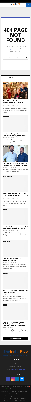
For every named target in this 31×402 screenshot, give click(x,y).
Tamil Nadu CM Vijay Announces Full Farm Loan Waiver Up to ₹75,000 (15, 228)
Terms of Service (7, 398)
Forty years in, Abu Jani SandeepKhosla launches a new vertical (13, 102)
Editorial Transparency (9, 396)
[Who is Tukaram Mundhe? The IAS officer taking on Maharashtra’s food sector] (15, 183)
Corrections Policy (20, 393)
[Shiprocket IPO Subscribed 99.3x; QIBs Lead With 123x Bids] (15, 280)
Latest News (8, 78)
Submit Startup (23, 400)
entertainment (7, 116)
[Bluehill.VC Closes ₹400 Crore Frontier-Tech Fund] (15, 248)
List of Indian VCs (15, 400)
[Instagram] (13, 379)
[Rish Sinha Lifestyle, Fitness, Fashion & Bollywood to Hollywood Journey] (15, 123)
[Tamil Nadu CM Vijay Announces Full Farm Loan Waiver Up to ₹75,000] (15, 216)
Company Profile (5, 391)
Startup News (6, 241)
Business (6, 83)
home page (8, 49)
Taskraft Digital (24, 388)
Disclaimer (23, 398)
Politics (5, 209)
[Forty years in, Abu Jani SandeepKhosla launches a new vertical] (15, 90)
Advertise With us (21, 396)
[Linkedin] (17, 379)
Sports (5, 304)
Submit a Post (5, 400)
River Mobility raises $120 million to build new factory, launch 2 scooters (15, 164)
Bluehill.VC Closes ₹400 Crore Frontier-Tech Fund (12, 259)
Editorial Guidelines (9, 393)
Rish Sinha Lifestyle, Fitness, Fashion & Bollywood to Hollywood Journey (15, 135)
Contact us (13, 391)
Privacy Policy (16, 398)
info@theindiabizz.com (18, 369)
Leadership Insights (8, 176)
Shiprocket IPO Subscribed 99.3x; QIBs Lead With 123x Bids (15, 291)
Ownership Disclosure (23, 391)
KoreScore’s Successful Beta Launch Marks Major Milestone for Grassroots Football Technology (15, 324)
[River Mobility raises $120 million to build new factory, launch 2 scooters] (15, 153)
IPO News (6, 273)
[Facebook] (8, 379)
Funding (5, 146)
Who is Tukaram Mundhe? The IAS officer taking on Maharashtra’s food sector (15, 195)
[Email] (22, 379)
